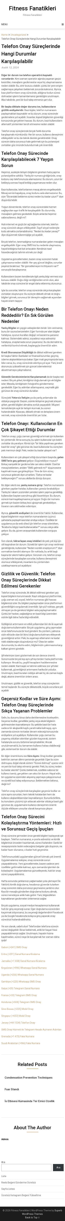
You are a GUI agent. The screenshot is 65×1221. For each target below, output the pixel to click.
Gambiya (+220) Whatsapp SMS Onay (21, 981)
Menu (4, 24)
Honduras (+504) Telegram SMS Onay (21, 1002)
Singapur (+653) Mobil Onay (15, 1016)
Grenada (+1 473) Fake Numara (17, 1036)
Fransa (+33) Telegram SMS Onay (19, 995)
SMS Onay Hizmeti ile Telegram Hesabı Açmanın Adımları (31, 1029)
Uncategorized (18, 34)
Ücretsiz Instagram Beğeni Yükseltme (21, 1195)
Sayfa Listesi (8, 1189)
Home (4, 34)
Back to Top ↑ (32, 1217)
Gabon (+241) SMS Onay (14, 947)
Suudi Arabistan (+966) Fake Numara (20, 1043)
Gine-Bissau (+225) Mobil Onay (17, 1009)
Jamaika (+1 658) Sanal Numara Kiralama (23, 961)
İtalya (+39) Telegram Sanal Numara (20, 988)
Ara (3, 1162)
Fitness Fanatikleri (32, 8)
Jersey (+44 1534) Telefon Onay (18, 1022)
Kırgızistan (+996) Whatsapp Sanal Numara (23, 968)
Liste (3, 1176)
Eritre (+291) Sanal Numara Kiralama (20, 954)
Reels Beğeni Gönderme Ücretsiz (18, 1182)
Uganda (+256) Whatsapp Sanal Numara (22, 974)
